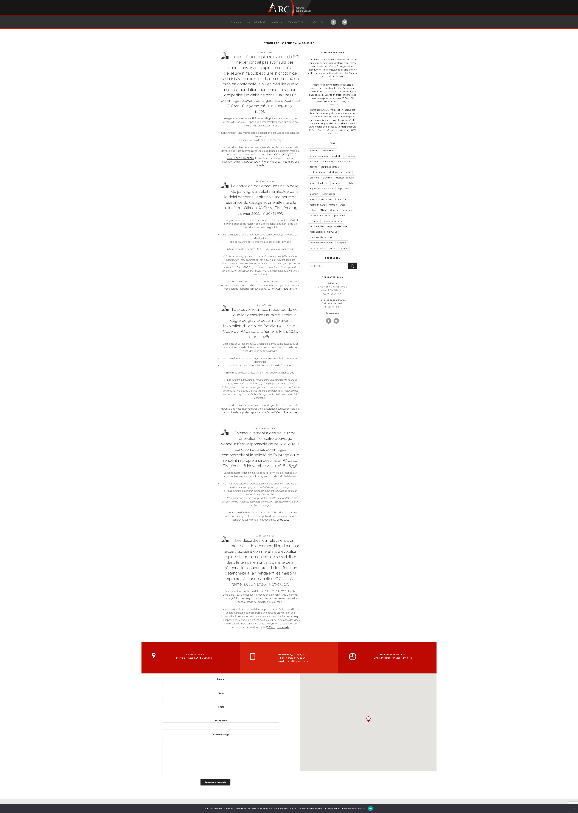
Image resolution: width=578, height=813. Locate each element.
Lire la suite (290, 288)
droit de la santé (317, 172)
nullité (313, 210)
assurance (350, 156)
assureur (314, 161)
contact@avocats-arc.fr (297, 661)
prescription (348, 210)
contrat (313, 167)
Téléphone (221, 720)
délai (348, 172)
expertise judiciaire (345, 178)
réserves (333, 248)
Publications (297, 22)
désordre (314, 178)
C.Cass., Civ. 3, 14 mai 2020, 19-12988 (269, 161)
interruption (340, 199)
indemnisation (329, 194)
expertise (327, 178)
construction (344, 161)
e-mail (220, 707)
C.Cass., (278, 288)
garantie (336, 183)
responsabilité (316, 226)
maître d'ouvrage (337, 205)
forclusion (323, 183)
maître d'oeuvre (317, 205)
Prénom (221, 679)
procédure (339, 215)
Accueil (236, 22)
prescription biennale (320, 215)
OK (370, 808)
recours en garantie (332, 221)
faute (312, 183)
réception (341, 242)
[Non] (574, 808)
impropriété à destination (322, 188)
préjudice (314, 221)
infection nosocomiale (320, 199)
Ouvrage (334, 210)
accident (314, 150)
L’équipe (277, 22)
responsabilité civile (337, 226)
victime (344, 248)
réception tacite (317, 248)
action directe (328, 150)
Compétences (256, 22)
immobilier (349, 183)
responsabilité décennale (322, 237)
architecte (336, 156)
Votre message (221, 734)
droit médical (335, 172)
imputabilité (343, 188)
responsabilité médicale (321, 242)
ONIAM (323, 210)
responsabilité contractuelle (323, 232)
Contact (319, 22)
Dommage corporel (330, 167)
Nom (221, 693)
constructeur (328, 161)
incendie (314, 194)
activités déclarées (319, 156)
